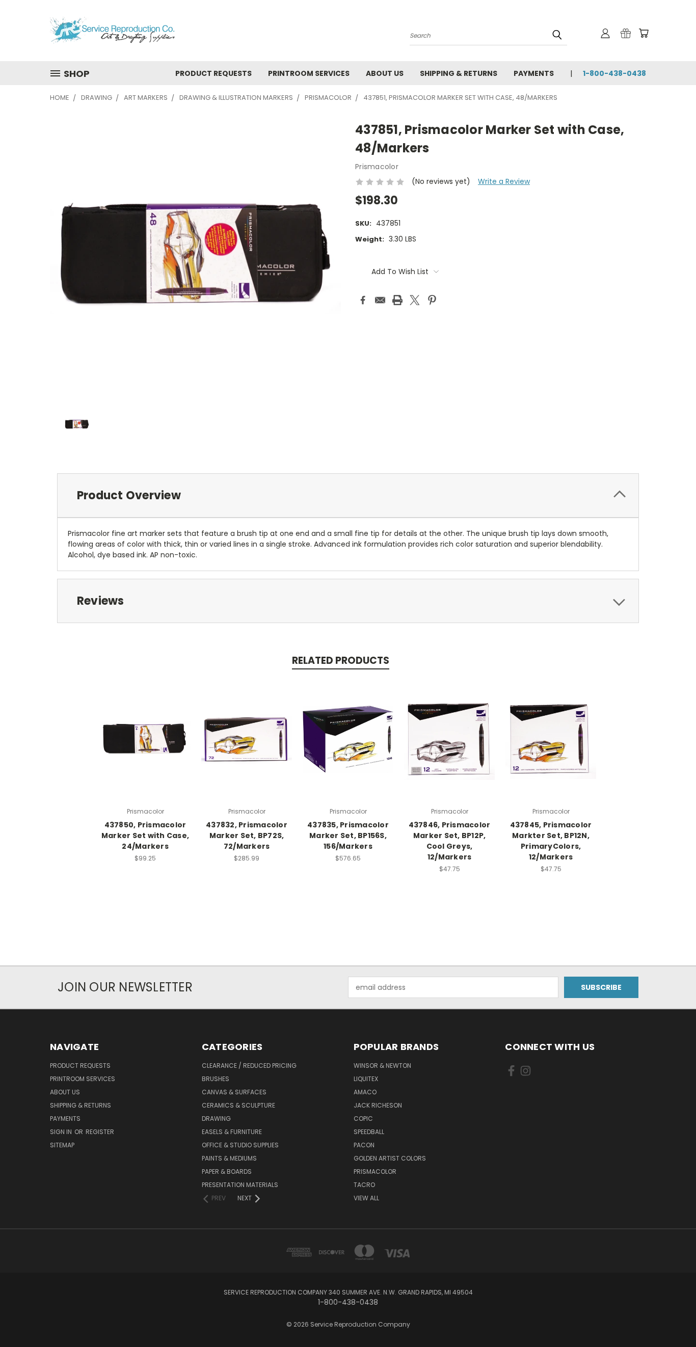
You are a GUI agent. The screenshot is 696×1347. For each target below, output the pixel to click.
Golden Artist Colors (390, 1158)
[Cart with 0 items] (643, 33)
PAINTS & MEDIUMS (229, 1158)
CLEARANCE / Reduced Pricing (249, 1065)
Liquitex (366, 1078)
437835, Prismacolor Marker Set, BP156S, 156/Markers (348, 835)
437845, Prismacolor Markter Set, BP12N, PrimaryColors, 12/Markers (551, 841)
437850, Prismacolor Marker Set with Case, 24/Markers (145, 835)
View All (366, 1198)
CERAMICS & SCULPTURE (238, 1105)
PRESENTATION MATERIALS (240, 1184)
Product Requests (213, 73)
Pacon (364, 1145)
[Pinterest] (432, 300)
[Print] (397, 300)
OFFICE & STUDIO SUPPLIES (240, 1145)
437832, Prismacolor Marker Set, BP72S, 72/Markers (246, 835)
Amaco (365, 1092)
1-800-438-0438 (614, 73)
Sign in (61, 1131)
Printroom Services (309, 73)
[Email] (380, 300)
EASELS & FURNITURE (232, 1131)
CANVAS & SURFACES (234, 1092)
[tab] (348, 495)
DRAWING (216, 1118)
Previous (669, 1315)
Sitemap (62, 1145)
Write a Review (504, 181)
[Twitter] (415, 300)
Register (100, 1131)
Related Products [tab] (340, 660)
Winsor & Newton (382, 1065)
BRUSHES (215, 1078)
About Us (385, 73)
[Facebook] (363, 300)
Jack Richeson (378, 1105)
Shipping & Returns (458, 73)
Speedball (369, 1131)
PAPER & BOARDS (227, 1171)
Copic (363, 1118)
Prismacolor (375, 1171)
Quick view (145, 738)
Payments (534, 73)
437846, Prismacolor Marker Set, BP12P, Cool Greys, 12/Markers (450, 841)
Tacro (364, 1184)
